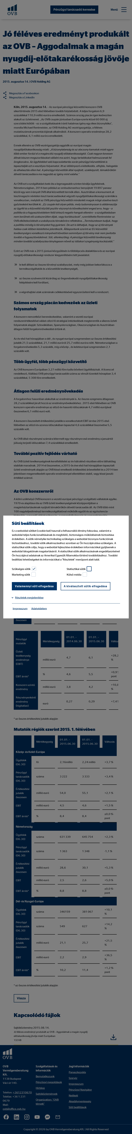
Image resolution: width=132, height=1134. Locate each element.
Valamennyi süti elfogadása (34, 586)
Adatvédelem (39, 608)
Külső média (74, 574)
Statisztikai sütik (76, 568)
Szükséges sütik (21, 568)
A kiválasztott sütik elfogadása (85, 586)
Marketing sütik (21, 574)
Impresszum (20, 608)
